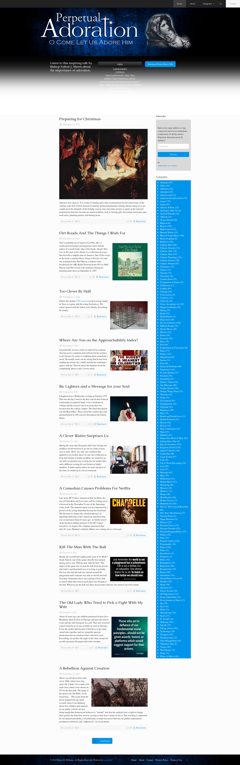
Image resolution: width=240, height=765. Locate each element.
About (141, 760)
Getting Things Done (169, 391)
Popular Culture (167, 540)
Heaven (163, 422)
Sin (161, 606)
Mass (162, 475)
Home (134, 760)
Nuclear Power (166, 516)
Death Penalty (166, 316)
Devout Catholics (167, 322)
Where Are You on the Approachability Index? (98, 340)
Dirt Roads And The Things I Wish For (92, 233)
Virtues (163, 646)
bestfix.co (108, 760)
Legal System (166, 456)
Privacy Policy (162, 760)
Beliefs (163, 226)
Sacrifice (164, 581)
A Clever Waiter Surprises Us (83, 435)
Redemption (165, 562)
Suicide (163, 625)
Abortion (164, 182)
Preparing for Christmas (80, 118)
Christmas (164, 276)
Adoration (164, 191)
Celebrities (165, 266)
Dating (163, 310)
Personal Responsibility (170, 531)
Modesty (164, 491)
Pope (162, 537)
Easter (163, 335)
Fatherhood (165, 357)
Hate (162, 413)
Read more (141, 221)
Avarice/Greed (166, 219)
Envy (162, 341)
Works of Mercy (167, 656)
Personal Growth (167, 528)
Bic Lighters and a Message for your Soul (94, 386)
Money (163, 494)
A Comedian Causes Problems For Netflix (94, 488)
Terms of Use (176, 760)
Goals (162, 397)
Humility (164, 434)
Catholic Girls (166, 251)
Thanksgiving (166, 637)
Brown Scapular (167, 238)
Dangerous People (168, 307)
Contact (233, 3)
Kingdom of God (167, 447)
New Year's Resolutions (170, 512)
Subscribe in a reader (167, 165)
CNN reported (82, 300)
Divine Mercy (166, 329)
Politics (163, 534)
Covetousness (166, 294)
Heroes (163, 425)
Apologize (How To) (169, 210)
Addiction (164, 188)
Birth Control (166, 229)
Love (162, 466)
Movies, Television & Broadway (174, 506)
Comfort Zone (166, 279)
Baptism (163, 223)
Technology (165, 631)
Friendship (165, 378)
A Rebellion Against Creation (84, 668)
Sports (163, 615)
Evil (162, 344)
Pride (162, 550)
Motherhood (165, 503)
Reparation (165, 565)
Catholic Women (167, 263)
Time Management (168, 640)
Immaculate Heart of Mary (172, 438)
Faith (162, 350)
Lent (162, 459)
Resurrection (166, 569)
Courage (164, 291)
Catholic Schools (167, 260)
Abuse (163, 185)
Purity (163, 559)
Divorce (163, 332)
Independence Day (168, 441)
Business (164, 241)
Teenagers (164, 634)
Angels (163, 201)
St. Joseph (164, 618)
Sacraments (165, 575)
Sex (161, 603)
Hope (162, 431)
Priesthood (165, 553)
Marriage (164, 472)
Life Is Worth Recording (171, 463)
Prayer (163, 547)
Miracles (164, 487)
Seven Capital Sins (168, 597)
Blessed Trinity (167, 232)
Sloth (162, 609)
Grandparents (166, 403)
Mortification (166, 497)
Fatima (163, 360)
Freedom (164, 375)
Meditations (165, 478)
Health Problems (167, 419)
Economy (164, 338)
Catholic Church (167, 247)
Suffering (164, 622)
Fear (162, 363)
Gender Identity (167, 388)
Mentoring (165, 484)
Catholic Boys (166, 244)
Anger (163, 204)
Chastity (164, 272)
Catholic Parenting (168, 257)
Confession (165, 285)
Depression (165, 319)
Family (163, 353)
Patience (164, 522)
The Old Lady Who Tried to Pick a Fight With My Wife (101, 604)
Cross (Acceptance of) (170, 304)
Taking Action (166, 628)
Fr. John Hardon (167, 372)
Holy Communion (168, 428)
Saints (163, 584)
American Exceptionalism (171, 198)
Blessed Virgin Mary (169, 235)
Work (162, 653)
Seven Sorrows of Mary (170, 600)
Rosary (163, 572)
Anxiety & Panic (167, 207)
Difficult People (167, 325)
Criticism (164, 300)
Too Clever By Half (75, 291)
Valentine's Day (167, 643)
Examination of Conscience (172, 347)
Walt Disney (165, 650)
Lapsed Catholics (167, 450)
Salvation (164, 587)
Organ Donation (167, 519)
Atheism (164, 216)
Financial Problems (168, 366)
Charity (163, 269)
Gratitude (164, 406)
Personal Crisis (166, 525)
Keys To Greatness (168, 444)
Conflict (163, 288)
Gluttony (164, 394)
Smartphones (166, 612)
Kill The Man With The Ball (82, 546)
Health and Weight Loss (170, 416)
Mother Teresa (166, 500)
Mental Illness (166, 481)
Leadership (165, 453)
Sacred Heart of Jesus (169, 578)
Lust (162, 469)
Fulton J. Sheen (167, 382)
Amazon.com (166, 194)
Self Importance (167, 593)
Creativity (164, 297)
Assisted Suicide (167, 213)
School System (166, 590)
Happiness (164, 410)
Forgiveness (165, 369)
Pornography (166, 544)
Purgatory (164, 556)
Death (162, 313)
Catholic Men (166, 254)
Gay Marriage (166, 385)
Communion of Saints (169, 282)
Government (165, 400)
